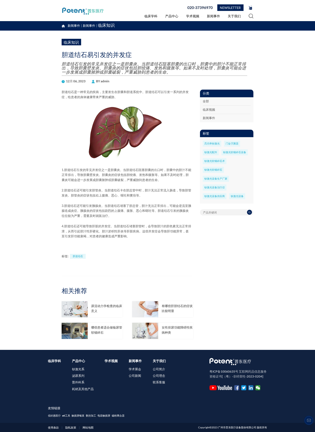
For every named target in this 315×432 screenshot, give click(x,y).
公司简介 (159, 369)
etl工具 (66, 415)
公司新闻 (135, 376)
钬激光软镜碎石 (213, 169)
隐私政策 (70, 427)
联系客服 (159, 382)
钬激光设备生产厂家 (215, 178)
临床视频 (209, 109)
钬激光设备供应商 (214, 196)
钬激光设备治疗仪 (214, 187)
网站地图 (88, 427)
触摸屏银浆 (78, 415)
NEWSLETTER (230, 8)
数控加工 (91, 415)
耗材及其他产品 (83, 389)
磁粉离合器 (118, 415)
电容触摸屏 (104, 415)
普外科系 (78, 382)
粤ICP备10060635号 (223, 371)
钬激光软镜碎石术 (214, 161)
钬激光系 (78, 369)
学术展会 (135, 369)
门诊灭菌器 (232, 143)
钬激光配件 (210, 152)
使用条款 (53, 427)
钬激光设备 (237, 196)
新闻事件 (89, 25)
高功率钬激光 (212, 143)
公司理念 (159, 376)
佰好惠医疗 (54, 415)
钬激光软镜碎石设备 (234, 152)
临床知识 (106, 26)
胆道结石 (78, 256)
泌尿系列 (78, 376)
